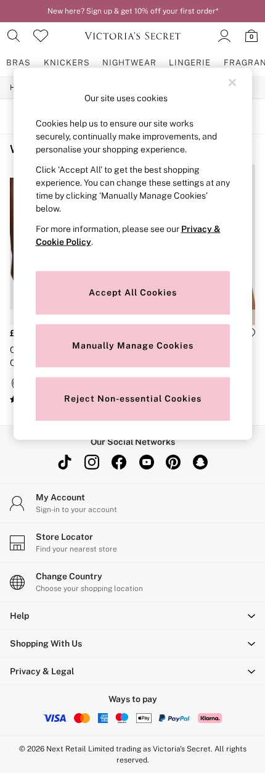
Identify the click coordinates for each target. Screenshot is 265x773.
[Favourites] (40, 35)
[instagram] (91, 462)
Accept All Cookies (133, 292)
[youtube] (146, 462)
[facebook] (118, 462)
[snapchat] (200, 462)
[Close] (232, 82)
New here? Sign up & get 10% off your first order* (132, 11)
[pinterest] (173, 462)
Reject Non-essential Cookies (133, 398)
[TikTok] (64, 462)
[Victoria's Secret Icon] (132, 35)
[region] (133, 254)
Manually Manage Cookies (133, 345)
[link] (13, 35)
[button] (132, 615)
